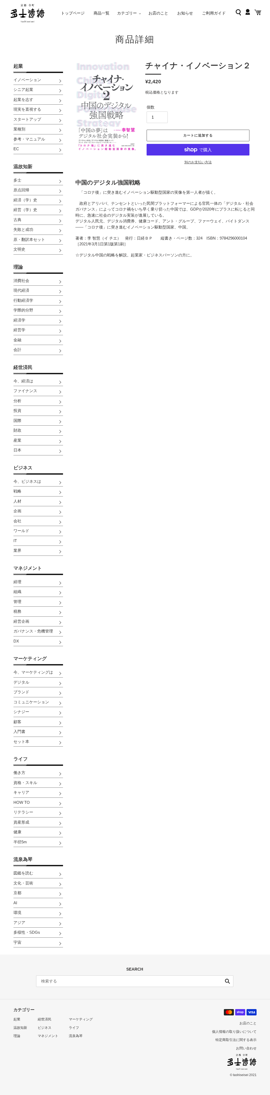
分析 (17, 400)
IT (15, 540)
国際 (17, 420)
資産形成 (21, 822)
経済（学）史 (25, 200)
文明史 (19, 249)
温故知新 (22, 166)
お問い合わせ (246, 1048)
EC (16, 149)
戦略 (17, 491)
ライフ (20, 759)
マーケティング (30, 658)
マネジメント (27, 568)
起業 (18, 66)
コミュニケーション (31, 702)
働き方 (19, 772)
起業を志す (23, 99)
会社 (17, 521)
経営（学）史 (25, 209)
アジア (19, 922)
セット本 (21, 741)
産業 (17, 440)
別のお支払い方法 (198, 162)
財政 (17, 430)
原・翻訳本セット (29, 239)
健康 (17, 832)
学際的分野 (23, 310)
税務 (17, 611)
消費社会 (21, 280)
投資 (17, 410)
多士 (17, 180)
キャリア (21, 792)
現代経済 (21, 290)
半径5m (20, 842)
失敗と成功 (23, 229)
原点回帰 (21, 190)
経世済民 (22, 367)
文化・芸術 (23, 883)
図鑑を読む (23, 873)
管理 (17, 601)
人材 (17, 501)
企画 (17, 511)
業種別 (19, 129)
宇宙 (17, 942)
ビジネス (22, 467)
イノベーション (27, 79)
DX (16, 641)
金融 (17, 340)
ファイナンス (25, 390)
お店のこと (248, 1023)
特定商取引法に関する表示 (236, 1040)
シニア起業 (23, 89)
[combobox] (134, 981)
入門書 (19, 731)
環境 (17, 912)
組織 (17, 591)
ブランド (21, 692)
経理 (17, 582)
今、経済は (23, 381)
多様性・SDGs (26, 932)
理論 (18, 267)
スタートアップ (27, 119)
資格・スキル (25, 782)
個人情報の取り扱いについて (234, 1032)
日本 (17, 450)
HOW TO (21, 802)
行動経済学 (23, 300)
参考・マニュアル (29, 139)
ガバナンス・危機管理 (33, 631)
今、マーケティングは (33, 672)
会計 (17, 349)
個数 (151, 107)
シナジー (21, 711)
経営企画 (21, 621)
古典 (17, 219)
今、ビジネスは (27, 481)
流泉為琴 (22, 859)
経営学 (19, 330)
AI (15, 903)
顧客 (17, 721)
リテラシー (23, 812)
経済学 (19, 320)
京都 (17, 892)
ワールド (21, 530)
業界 (17, 550)
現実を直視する (27, 109)
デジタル (21, 682)
